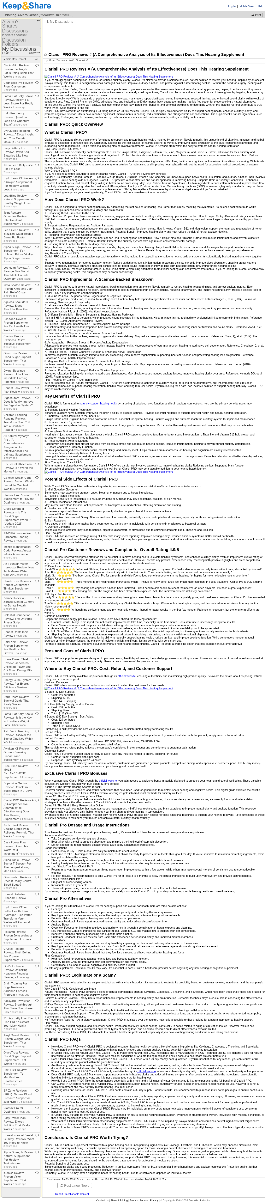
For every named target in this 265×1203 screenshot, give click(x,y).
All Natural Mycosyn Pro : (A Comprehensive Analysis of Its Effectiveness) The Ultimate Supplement (17, 446)
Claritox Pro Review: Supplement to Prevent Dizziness (19, 498)
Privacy (154, 1200)
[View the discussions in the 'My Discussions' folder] (60, 21)
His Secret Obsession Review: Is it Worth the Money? (18, 467)
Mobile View (247, 6)
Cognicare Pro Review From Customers (18, 86)
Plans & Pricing (119, 1200)
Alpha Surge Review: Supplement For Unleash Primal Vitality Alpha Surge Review (18, 254)
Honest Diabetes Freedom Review (15, 897)
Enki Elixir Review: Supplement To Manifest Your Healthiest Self (15, 1077)
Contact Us (102, 1200)
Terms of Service (139, 1200)
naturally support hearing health (98, 403)
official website (127, 676)
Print (257, 15)
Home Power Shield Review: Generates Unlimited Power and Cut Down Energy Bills (18, 666)
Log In (232, 6)
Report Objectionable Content (72, 1194)
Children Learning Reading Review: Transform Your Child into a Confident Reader (17, 422)
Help (260, 6)
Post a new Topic (76, 1185)
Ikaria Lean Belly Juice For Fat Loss (18, 168)
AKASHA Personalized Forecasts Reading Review (18, 536)
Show (33, 52)
